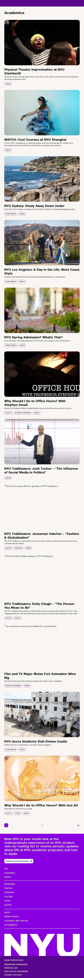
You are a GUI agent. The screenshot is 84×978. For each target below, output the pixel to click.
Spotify (8, 905)
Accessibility (11, 925)
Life (6, 869)
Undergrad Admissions (16, 964)
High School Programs (16, 971)
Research (18, 548)
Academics (9, 873)
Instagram (9, 884)
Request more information (17, 861)
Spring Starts (10, 345)
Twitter (8, 888)
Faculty (8, 413)
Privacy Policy (11, 916)
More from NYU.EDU (13, 960)
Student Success (13, 975)
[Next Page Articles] (78, 825)
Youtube (8, 897)
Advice (7, 877)
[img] (42, 42)
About (7, 912)
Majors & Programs (23, 413)
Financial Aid (11, 968)
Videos (8, 84)
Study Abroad (10, 214)
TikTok (7, 901)
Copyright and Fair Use (16, 921)
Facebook (9, 892)
